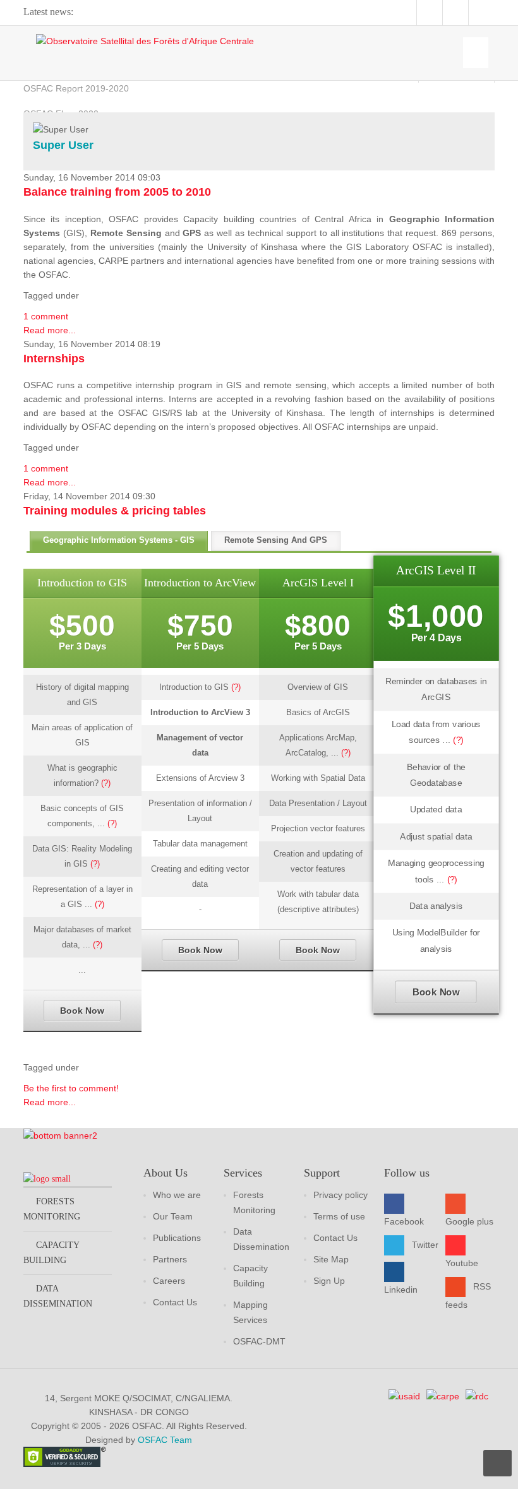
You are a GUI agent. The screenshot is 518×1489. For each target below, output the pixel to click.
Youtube (461, 1263)
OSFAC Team (165, 1440)
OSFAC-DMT (259, 1341)
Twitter (425, 1245)
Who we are (177, 1195)
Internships (54, 358)
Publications (177, 1238)
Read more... (49, 330)
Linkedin (401, 1289)
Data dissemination (57, 1296)
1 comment (45, 316)
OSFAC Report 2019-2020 (76, 88)
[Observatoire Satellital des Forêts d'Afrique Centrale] (145, 40)
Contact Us (175, 1302)
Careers (169, 1281)
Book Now (82, 1011)
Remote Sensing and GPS (275, 540)
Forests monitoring (51, 1209)
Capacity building (51, 1252)
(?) (106, 783)
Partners (170, 1259)
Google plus (469, 1221)
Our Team (173, 1216)
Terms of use (339, 1216)
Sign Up (329, 1281)
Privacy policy (340, 1195)
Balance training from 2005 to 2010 (117, 192)
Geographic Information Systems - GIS (119, 540)
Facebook (404, 1221)
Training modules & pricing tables (114, 510)
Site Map (331, 1259)
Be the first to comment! (71, 1088)
